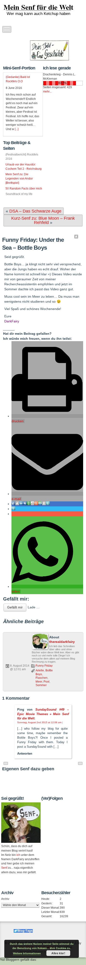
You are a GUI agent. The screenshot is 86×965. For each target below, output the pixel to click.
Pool (46, 681)
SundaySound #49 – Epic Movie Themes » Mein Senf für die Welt (43, 714)
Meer (39, 681)
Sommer (41, 685)
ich (18, 855)
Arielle (40, 670)
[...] (16, 129)
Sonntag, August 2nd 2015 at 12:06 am (39, 722)
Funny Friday (44, 665)
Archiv (5, 899)
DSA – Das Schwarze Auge (35, 211)
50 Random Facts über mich (23, 188)
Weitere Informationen (27, 953)
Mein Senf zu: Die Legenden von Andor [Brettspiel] (19, 178)
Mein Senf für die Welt (38, 7)
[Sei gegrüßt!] (20, 822)
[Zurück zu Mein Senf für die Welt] (76, 236)
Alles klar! (58, 953)
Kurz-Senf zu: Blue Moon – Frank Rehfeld (43, 220)
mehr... (47, 91)
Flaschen (42, 677)
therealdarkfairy (62, 642)
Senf (4, 867)
